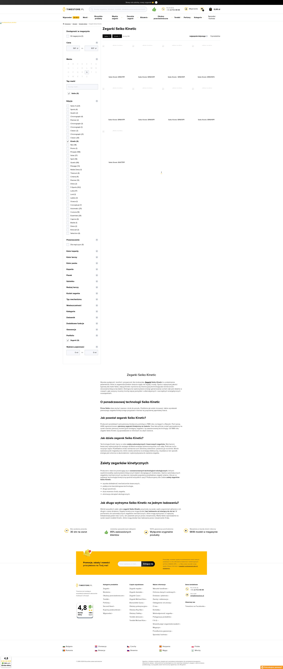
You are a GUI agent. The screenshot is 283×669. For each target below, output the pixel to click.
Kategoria (70, 311)
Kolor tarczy (71, 257)
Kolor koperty (72, 251)
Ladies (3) (74, 198)
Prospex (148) (75, 152)
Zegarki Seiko (83, 24)
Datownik (70, 317)
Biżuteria (106, 592)
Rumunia (69, 650)
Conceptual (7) (76, 205)
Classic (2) (74, 130)
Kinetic (116, 36)
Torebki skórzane (136, 617)
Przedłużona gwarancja (162, 631)
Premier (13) (74, 180)
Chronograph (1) (76, 127)
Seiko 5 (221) (75, 106)
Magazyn (156, 627)
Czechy (133, 646)
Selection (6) (75, 233)
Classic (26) (74, 137)
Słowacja (101, 650)
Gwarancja (71, 329)
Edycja (69, 101)
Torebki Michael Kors (137, 620)
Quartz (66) (74, 162)
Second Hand (108, 606)
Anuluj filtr (126, 36)
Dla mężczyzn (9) (77, 244)
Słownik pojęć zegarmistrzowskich (166, 624)
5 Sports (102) (75, 187)
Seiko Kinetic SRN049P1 (206, 120)
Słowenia (134, 650)
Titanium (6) (74, 173)
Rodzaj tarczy (72, 287)
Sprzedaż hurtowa (160, 634)
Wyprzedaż (107, 613)
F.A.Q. (155, 620)
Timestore (68, 24)
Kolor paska (71, 263)
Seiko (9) (75, 93)
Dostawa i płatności (160, 595)
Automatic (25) (76, 208)
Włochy (198, 650)
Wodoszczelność (73, 305)
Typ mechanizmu (74, 299)
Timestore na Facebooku (195, 606)
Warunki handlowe (160, 588)
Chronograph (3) (76, 123)
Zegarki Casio (134, 595)
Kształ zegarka (73, 293)
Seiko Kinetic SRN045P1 (176, 77)
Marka (69, 59)
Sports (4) (74, 109)
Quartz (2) (74, 113)
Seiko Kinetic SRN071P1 (117, 77)
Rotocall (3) (74, 229)
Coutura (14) (74, 212)
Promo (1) (73, 148)
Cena (68, 42)
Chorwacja (102, 646)
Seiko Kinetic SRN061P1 (146, 120)
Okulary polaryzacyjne (138, 606)
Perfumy (106, 602)
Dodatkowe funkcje (75, 323)
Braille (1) (73, 222)
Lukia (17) (73, 191)
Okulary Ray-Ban (136, 610)
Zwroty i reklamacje (160, 599)
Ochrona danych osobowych (164, 592)
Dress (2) (73, 183)
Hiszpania (166, 646)
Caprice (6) (74, 219)
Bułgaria (69, 646)
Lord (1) (73, 194)
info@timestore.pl (197, 595)
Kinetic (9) (74, 141)
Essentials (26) (75, 215)
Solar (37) (73, 155)
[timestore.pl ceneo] (8, 23)
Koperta (70, 269)
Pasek (69, 275)
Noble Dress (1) (76, 169)
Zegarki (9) (74, 340)
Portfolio (70, 335)
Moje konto (193, 9)
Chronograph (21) (76, 134)
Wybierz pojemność (75, 347)
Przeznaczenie (72, 240)
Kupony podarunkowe (111, 610)
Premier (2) (74, 120)
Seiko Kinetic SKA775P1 (117, 162)
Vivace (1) (74, 201)
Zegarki (75, 24)
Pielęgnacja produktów (162, 617)
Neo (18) (73, 145)
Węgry (165, 650)
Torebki (106, 599)
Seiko (106, 36)
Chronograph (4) (76, 116)
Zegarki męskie (135, 588)
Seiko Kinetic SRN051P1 (176, 120)
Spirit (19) (73, 159)
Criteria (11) (74, 176)
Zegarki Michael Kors (137, 599)
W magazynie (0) (76, 36)
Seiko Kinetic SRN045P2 (206, 77)
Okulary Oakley (135, 613)
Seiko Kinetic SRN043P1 (146, 77)
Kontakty (156, 610)
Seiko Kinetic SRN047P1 (116, 120)
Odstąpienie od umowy (162, 602)
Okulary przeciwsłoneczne (113, 595)
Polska (197, 646)
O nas (155, 606)
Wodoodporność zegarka (162, 613)
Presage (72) (75, 166)
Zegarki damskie (135, 592)
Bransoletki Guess (136, 602)
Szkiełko (70, 281)
